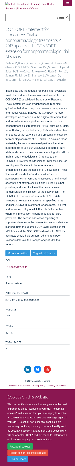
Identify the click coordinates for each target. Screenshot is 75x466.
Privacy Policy (39, 385)
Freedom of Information (19, 385)
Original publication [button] (44, 253)
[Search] (67, 17)
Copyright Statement (57, 385)
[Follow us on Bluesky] (38, 369)
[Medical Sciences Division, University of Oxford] (37, 378)
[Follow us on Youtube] (47, 369)
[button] (67, 3)
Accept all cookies (20, 446)
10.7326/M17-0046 (16, 267)
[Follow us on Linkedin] (28, 369)
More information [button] (17, 253)
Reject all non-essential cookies (28, 452)
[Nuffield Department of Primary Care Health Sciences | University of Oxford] (31, 5)
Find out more (18, 459)
